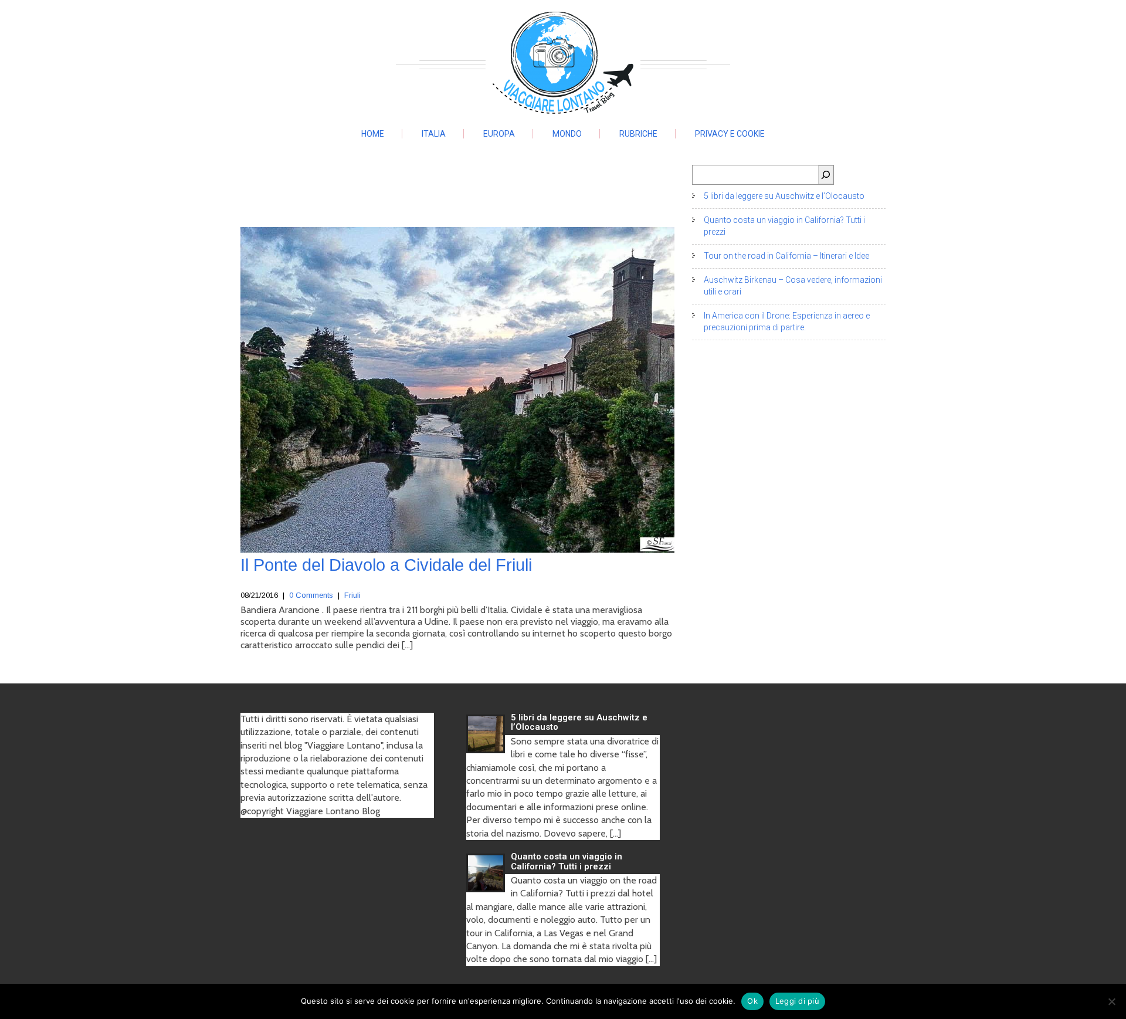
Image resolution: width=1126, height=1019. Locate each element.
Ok (752, 1001)
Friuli (352, 595)
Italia (434, 133)
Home (372, 133)
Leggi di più (797, 1001)
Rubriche (638, 133)
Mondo (567, 133)
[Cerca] (825, 174)
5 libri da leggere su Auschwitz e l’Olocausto (784, 196)
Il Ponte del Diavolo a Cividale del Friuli (386, 565)
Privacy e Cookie (730, 133)
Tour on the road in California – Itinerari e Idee (786, 255)
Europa (499, 133)
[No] (1111, 1001)
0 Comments (311, 595)
